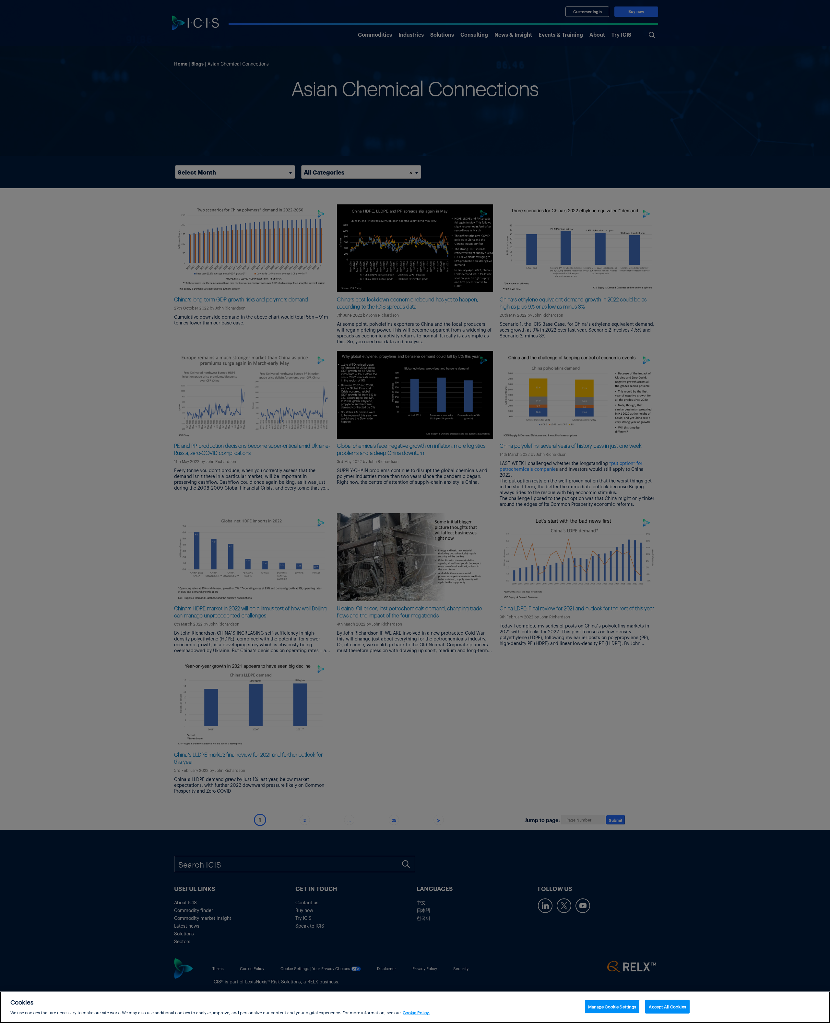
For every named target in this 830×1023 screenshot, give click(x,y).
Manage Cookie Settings (612, 1006)
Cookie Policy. (416, 1012)
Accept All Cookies (667, 1006)
